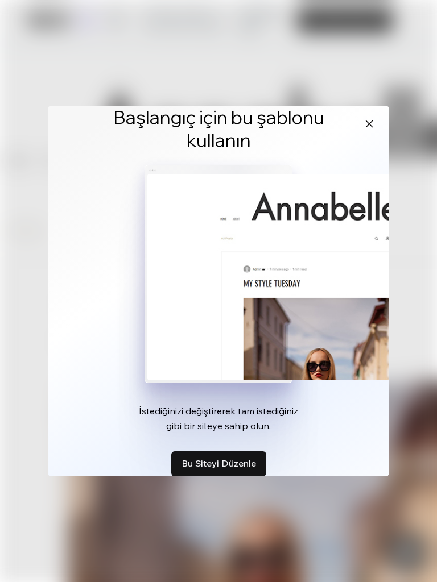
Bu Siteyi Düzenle (219, 463)
